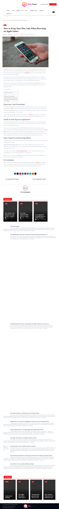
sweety (38, 219)
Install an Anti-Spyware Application (10, 97)
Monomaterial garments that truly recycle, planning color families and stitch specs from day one (29, 323)
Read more (33, 230)
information (27, 72)
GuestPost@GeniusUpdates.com (8, 507)
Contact (8, 10)
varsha (8, 217)
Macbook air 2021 (32, 34)
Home (13, 10)
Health (7, 481)
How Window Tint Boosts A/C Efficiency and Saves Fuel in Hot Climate (24, 413)
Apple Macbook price (25, 34)
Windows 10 (8, 13)
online (37, 162)
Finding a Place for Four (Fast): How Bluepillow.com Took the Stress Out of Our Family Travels (29, 421)
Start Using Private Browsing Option (10, 99)
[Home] (4, 12)
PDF (12, 108)
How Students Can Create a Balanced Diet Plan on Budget (22, 463)
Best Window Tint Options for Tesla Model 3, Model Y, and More (10, 215)
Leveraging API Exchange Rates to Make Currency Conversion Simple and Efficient (40, 218)
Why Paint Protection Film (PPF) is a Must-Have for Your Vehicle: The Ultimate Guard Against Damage (31, 455)
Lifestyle (41, 10)
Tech (5, 25)
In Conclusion (6, 100)
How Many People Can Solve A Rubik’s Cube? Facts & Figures (23, 446)
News (26, 10)
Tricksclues (9, 506)
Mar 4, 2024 (43, 219)
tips (19, 481)
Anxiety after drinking (14, 226)
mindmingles (9, 34)
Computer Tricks (33, 10)
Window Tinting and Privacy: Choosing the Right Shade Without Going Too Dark (26, 429)
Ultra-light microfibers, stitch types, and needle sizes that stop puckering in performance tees (28, 234)
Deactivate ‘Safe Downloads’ (9, 96)
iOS (22, 10)
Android (18, 10)
